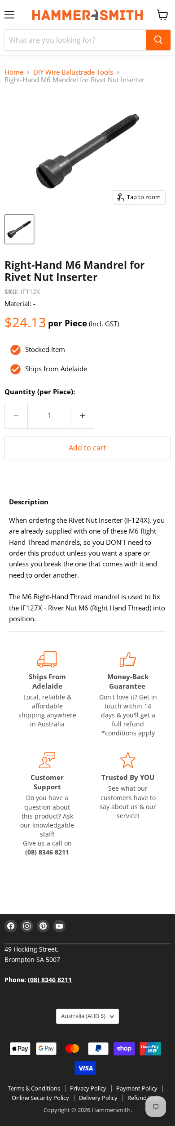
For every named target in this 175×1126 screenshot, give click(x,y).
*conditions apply (128, 733)
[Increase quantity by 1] (82, 416)
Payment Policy (137, 1088)
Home (13, 72)
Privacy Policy (88, 1088)
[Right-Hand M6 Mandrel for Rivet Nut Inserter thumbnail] (19, 229)
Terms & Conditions (34, 1088)
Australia (83, 1016)
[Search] (158, 40)
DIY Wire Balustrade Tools (73, 72)
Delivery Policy (98, 1098)
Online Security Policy (40, 1098)
